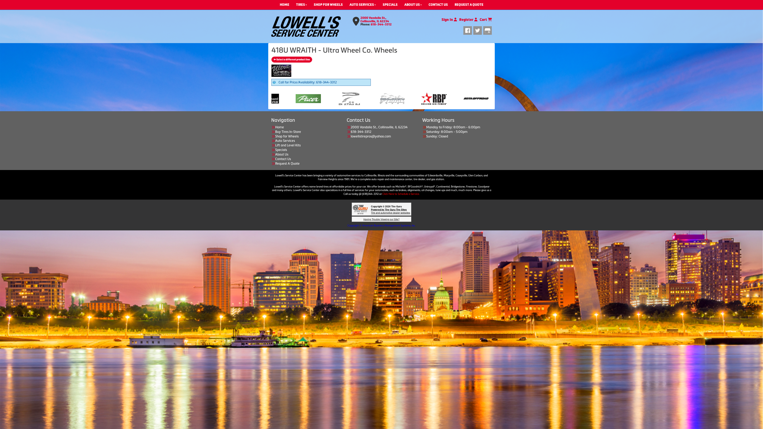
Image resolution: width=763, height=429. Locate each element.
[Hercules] (485, 98)
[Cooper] (305, 98)
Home (279, 127)
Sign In (448, 20)
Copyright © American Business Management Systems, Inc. (381, 225)
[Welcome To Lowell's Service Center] (306, 26)
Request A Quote (287, 163)
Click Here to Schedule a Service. (401, 193)
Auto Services (285, 140)
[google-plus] (487, 30)
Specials (281, 150)
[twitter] (478, 30)
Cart (484, 20)
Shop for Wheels (287, 136)
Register (466, 20)
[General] (443, 98)
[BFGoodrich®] (359, 98)
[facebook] (468, 30)
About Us (281, 154)
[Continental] (401, 98)
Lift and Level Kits (288, 145)
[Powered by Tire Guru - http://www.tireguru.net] (360, 209)
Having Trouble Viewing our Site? (381, 219)
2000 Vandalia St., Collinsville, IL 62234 (374, 19)
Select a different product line (293, 59)
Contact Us (283, 159)
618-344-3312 (381, 24)
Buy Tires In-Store (288, 131)
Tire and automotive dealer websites (390, 211)
